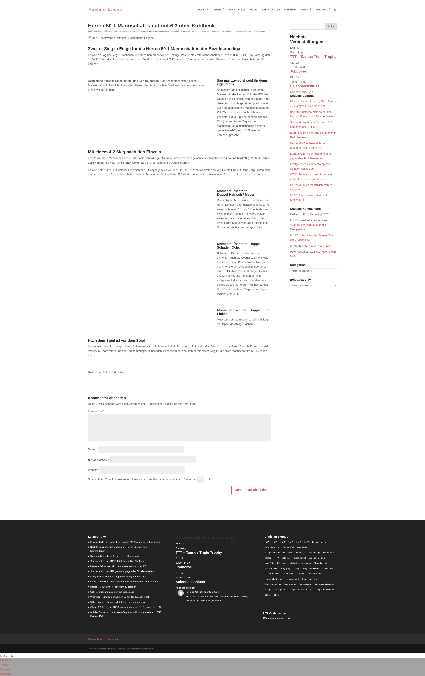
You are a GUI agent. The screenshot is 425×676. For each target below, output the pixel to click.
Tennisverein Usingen (226, 31)
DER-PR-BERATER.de (113, 648)
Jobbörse (298, 71)
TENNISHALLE (237, 9)
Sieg (297, 568)
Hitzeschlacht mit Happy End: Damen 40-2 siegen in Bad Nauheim (125, 542)
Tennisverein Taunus (209, 31)
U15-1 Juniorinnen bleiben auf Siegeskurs (112, 592)
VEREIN (200, 9)
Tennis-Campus (315, 574)
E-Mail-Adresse (98, 459)
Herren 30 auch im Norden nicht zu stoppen (113, 586)
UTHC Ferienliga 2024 (316, 214)
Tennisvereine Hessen (244, 31)
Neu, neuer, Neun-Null (316, 245)
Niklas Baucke (270, 568)
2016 (274, 542)
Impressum (113, 639)
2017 (282, 542)
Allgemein (113, 31)
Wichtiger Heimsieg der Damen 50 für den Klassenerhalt (119, 597)
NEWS (304, 9)
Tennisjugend (292, 579)
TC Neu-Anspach (272, 574)
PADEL (253, 9)
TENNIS (216, 9)
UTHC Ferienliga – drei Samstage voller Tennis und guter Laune (124, 581)
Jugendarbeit (300, 558)
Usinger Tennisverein (324, 590)
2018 (290, 542)
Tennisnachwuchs (272, 584)
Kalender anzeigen (301, 92)
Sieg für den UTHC (311, 568)
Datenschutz (95, 639)
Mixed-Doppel (320, 563)
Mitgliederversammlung (300, 563)
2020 (306, 542)
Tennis (149, 31)
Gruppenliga (314, 553)
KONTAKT (321, 9)
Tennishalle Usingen (273, 579)
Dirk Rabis (302, 547)
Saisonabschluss (304, 86)
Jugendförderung (317, 558)
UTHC (93, 31)
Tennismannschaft (310, 579)
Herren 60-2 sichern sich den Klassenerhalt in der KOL (119, 566)
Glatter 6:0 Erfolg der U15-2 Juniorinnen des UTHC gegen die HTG (125, 607)
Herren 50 (121, 31)
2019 (298, 542)
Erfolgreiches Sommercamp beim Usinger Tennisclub (118, 576)
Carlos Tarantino (271, 547)
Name (92, 449)
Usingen (268, 590)
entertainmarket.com (142, 648)
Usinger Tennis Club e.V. (300, 590)
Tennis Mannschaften (161, 31)
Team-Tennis (141, 31)
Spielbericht (130, 31)
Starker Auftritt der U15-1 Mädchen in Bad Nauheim (117, 561)
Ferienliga (300, 553)
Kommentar (96, 411)
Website (93, 470)
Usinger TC (280, 590)
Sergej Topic (286, 568)
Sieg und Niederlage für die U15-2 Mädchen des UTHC (119, 556)
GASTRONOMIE (270, 9)
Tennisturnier (175, 31)
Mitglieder (281, 563)
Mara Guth (269, 563)
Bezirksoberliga (319, 542)
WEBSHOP (290, 9)
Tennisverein (305, 584)
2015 (266, 542)
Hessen (267, 558)
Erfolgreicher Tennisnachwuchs (278, 553)
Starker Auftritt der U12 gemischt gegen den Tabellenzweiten (122, 571)
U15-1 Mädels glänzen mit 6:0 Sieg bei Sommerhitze (118, 602)
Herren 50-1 (328, 553)
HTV (277, 558)
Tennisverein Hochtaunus (190, 31)
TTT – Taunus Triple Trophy (313, 57)
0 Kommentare (259, 31)
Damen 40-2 (288, 547)
